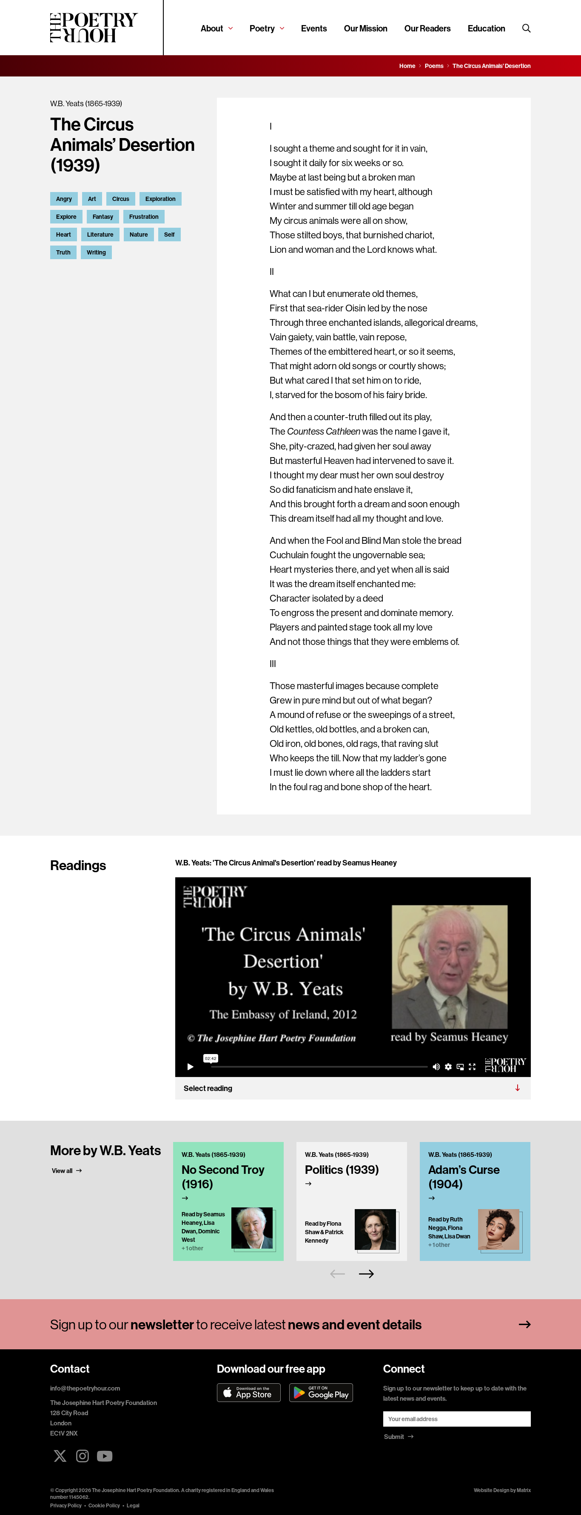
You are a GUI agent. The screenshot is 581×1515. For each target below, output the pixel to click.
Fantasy (103, 216)
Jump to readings (81, 273)
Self (169, 234)
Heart (63, 234)
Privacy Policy (66, 1505)
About (212, 28)
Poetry (262, 28)
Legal (133, 1505)
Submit (394, 1437)
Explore (66, 216)
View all (63, 1171)
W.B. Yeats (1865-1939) (86, 103)
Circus (120, 199)
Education (486, 28)
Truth (63, 252)
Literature (100, 234)
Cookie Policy (104, 1505)
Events (314, 28)
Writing (96, 252)
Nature (139, 234)
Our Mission (365, 28)
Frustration (144, 216)
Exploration (160, 199)
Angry (64, 199)
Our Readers (427, 28)
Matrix (524, 1490)
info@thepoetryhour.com (85, 1388)
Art (92, 199)
